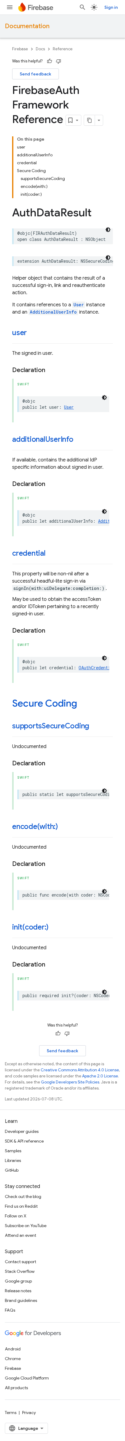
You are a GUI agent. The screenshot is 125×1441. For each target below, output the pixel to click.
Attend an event (20, 1235)
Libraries (13, 1160)
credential (29, 553)
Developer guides (22, 1131)
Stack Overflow (20, 1271)
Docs (40, 49)
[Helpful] (49, 61)
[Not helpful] (58, 61)
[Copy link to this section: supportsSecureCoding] (95, 726)
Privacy (29, 1412)
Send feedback (35, 74)
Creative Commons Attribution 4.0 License (80, 1070)
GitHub (12, 1170)
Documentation (27, 26)
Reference (63, 49)
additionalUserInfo (42, 439)
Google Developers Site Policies (70, 1082)
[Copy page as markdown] (89, 120)
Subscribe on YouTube (25, 1225)
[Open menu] (10, 7)
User (78, 305)
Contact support (20, 1261)
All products (16, 1387)
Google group (18, 1281)
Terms (10, 1412)
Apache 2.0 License (100, 1076)
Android (13, 1349)
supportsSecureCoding (50, 725)
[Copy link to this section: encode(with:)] (64, 827)
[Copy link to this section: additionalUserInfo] (79, 440)
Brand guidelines (21, 1300)
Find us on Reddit (21, 1206)
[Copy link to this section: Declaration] (51, 370)
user (19, 332)
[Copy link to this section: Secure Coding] (83, 704)
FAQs (10, 1310)
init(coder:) (30, 927)
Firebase (20, 49)
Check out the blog (23, 1196)
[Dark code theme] (108, 230)
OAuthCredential (97, 668)
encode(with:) (35, 826)
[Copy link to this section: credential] (52, 553)
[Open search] (82, 7)
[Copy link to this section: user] (33, 333)
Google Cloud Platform (27, 1378)
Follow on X (15, 1216)
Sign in (111, 7)
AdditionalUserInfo (53, 312)
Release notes (18, 1290)
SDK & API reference (24, 1141)
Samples (13, 1150)
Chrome (13, 1358)
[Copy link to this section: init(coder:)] (55, 927)
